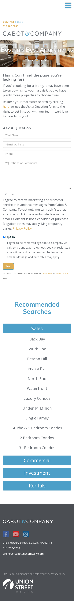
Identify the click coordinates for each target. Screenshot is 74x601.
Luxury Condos (37, 398)
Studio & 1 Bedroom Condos (37, 427)
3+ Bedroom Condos (37, 447)
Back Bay (37, 339)
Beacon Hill (37, 358)
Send (8, 266)
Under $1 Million (37, 408)
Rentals (37, 485)
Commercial (37, 460)
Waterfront (37, 388)
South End (37, 348)
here (6, 106)
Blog (20, 22)
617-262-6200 (10, 26)
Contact (8, 22)
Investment (37, 472)
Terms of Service (62, 273)
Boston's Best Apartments (37, 49)
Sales (37, 328)
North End (37, 378)
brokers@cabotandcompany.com (23, 553)
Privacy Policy (22, 228)
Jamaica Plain (37, 368)
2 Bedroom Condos (37, 437)
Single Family (37, 418)
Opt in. (10, 237)
